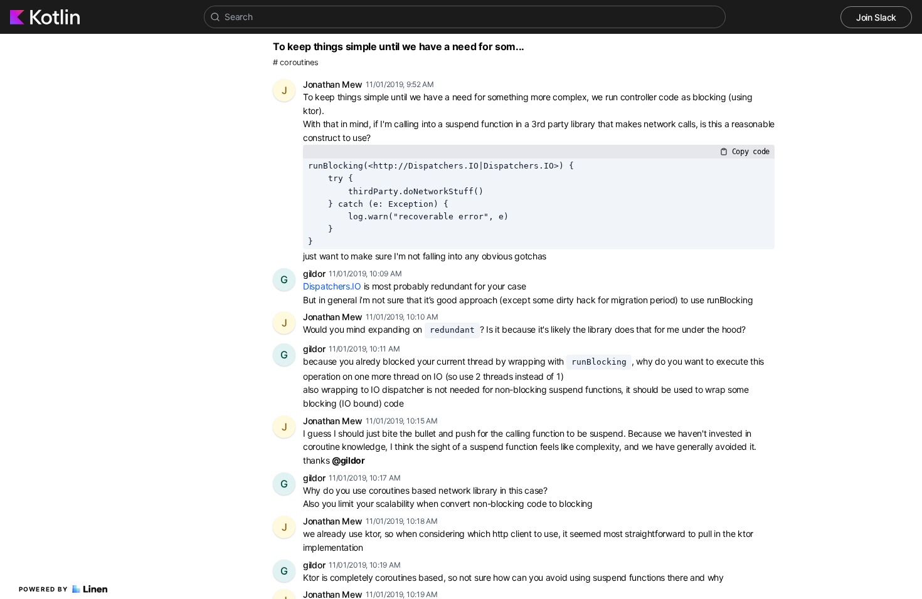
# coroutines (295, 62)
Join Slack (876, 17)
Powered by (43, 589)
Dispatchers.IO (332, 286)
